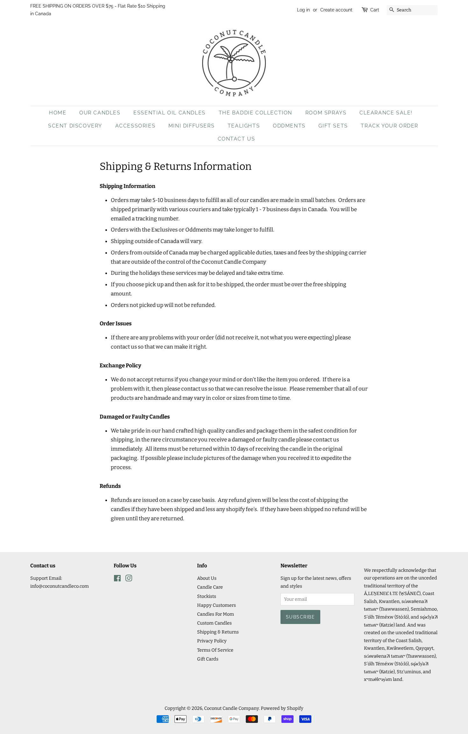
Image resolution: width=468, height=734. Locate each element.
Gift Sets (333, 126)
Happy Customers (216, 605)
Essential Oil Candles (169, 113)
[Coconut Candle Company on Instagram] (128, 579)
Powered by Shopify (282, 708)
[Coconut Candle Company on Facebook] (117, 579)
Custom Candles (214, 623)
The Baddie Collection (256, 113)
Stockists (206, 596)
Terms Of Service (215, 650)
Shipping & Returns (218, 632)
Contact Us (236, 139)
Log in (303, 9)
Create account (336, 9)
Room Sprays (326, 113)
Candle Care (210, 587)
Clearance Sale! (386, 113)
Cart (374, 9)
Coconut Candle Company (231, 708)
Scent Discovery (75, 126)
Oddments (289, 126)
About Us (206, 578)
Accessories (135, 126)
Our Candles (100, 113)
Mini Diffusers (191, 126)
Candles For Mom (215, 614)
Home (57, 113)
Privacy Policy (212, 641)
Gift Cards (207, 659)
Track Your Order (389, 126)
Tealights (244, 126)
